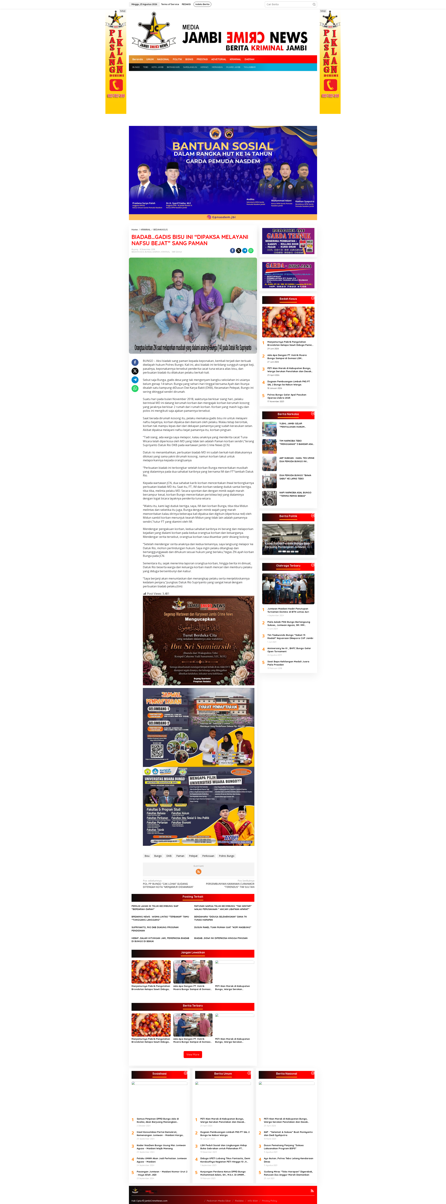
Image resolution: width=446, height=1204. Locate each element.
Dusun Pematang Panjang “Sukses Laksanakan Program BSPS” (284, 1147)
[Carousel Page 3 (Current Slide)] (288, 551)
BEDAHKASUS (138, 252)
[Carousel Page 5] (296, 551)
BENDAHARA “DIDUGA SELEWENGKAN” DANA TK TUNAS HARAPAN (220, 918)
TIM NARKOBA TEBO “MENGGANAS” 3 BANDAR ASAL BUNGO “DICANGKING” (296, 442)
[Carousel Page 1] (280, 551)
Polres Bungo (226, 855)
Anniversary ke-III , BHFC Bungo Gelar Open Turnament (289, 650)
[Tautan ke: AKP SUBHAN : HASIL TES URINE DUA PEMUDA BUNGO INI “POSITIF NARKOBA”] (269, 463)
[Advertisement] (223, 97)
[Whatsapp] (250, 250)
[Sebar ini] (232, 250)
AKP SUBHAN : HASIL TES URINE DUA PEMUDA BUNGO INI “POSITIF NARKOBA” (296, 460)
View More (192, 1054)
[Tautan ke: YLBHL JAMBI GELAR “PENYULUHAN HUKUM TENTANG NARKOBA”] (269, 429)
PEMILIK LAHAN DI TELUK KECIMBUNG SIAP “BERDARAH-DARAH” (155, 907)
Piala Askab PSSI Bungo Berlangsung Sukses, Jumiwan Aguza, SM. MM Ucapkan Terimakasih (288, 623)
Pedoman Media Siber (219, 1200)
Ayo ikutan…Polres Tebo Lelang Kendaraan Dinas (288, 1160)
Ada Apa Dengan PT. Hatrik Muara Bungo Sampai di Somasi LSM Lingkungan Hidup (191, 988)
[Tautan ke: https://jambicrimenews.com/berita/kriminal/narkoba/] (313, 413)
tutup (122, 10)
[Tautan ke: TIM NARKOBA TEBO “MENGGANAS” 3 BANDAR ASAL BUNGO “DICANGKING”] (269, 446)
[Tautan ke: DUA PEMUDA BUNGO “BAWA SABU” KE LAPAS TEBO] (269, 480)
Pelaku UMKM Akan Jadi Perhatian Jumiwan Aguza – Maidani (162, 1160)
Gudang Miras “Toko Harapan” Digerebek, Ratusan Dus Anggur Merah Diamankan (288, 1173)
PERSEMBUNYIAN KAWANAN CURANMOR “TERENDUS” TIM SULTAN (230, 884)
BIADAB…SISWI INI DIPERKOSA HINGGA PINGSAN (221, 938)
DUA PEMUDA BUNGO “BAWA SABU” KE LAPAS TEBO (295, 477)
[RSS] (198, 871)
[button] (314, 4)
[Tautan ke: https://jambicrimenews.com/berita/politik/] (313, 515)
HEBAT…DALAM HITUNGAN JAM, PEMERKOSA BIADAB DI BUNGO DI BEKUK (160, 940)
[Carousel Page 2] (284, 551)
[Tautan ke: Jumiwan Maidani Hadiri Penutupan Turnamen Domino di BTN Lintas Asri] (288, 588)
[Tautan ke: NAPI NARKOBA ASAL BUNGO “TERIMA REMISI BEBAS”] (269, 498)
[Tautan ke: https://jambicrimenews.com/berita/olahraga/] (313, 565)
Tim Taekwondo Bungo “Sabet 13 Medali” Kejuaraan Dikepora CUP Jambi (290, 636)
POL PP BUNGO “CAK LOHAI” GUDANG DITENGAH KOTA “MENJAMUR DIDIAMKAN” (168, 884)
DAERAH (156, 252)
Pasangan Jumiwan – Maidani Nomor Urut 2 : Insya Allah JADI (162, 1173)
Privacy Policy (269, 1200)
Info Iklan (253, 1200)
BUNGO (148, 252)
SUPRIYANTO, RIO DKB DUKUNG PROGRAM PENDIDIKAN (155, 929)
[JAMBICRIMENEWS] (223, 31)
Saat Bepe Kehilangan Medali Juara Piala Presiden (288, 663)
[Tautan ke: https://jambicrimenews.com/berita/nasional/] (313, 1073)
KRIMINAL (165, 252)
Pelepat (193, 855)
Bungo (158, 855)
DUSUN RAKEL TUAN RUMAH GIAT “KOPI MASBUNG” (222, 927)
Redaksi (239, 1200)
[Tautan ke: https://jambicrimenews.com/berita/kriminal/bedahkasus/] (313, 298)
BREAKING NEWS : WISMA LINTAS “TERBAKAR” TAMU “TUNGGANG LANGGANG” (160, 918)
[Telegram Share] (244, 250)
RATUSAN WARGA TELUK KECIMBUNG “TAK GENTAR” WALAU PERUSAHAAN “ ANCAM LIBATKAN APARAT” (223, 907)
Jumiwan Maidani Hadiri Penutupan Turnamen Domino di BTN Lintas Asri (288, 610)
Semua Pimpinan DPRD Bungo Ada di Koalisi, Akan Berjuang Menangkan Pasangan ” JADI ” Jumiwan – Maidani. (288, 545)
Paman (180, 855)
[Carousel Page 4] (292, 551)
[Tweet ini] (238, 250)
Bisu (147, 855)
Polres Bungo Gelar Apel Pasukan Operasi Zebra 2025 (286, 396)
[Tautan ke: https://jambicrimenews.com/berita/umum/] (249, 1073)
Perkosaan (208, 855)
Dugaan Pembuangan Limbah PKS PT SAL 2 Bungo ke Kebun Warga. (288, 383)
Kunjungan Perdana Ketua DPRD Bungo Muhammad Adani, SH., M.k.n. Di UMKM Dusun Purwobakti (223, 1173)
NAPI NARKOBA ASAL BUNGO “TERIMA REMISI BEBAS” (295, 494)
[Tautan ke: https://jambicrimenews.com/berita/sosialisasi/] (186, 1073)
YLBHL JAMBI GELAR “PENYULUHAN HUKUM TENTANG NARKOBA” (292, 425)
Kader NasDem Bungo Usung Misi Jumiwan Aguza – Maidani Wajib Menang (161, 1147)
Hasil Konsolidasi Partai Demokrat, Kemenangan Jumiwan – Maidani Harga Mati (160, 1134)
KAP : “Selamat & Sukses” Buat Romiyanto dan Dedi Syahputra (288, 1134)
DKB (169, 855)
